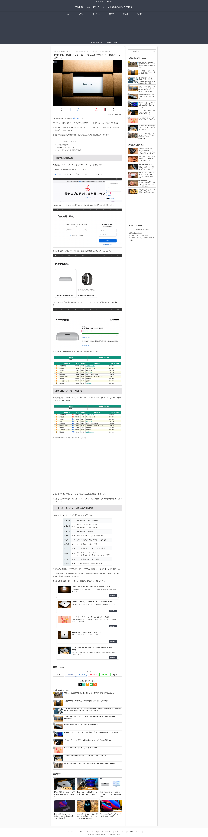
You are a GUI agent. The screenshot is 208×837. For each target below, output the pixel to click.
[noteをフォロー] (83, 684)
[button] (113, 109)
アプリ (88, 832)
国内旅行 (94, 832)
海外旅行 (100, 832)
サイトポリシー (109, 832)
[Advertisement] (104, 29)
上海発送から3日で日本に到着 (65, 147)
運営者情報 (130, 832)
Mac (56, 667)
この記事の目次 (67, 141)
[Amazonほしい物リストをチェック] (87, 684)
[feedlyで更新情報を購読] (91, 684)
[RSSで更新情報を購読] (95, 684)
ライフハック (81, 832)
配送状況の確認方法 (62, 145)
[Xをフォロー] (80, 684)
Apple (67, 832)
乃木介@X (75, 118)
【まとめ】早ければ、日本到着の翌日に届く (70, 150)
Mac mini (62, 667)
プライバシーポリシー (120, 832)
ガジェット (74, 832)
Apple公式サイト (58, 174)
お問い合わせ (138, 832)
